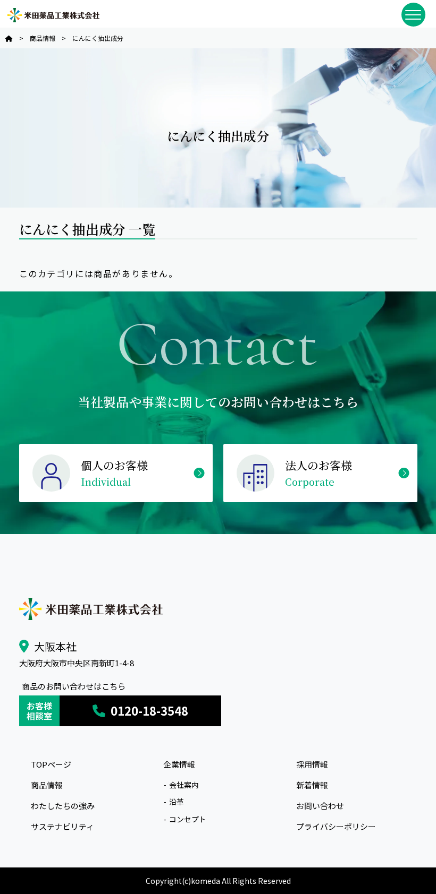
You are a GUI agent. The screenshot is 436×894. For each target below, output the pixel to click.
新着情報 (312, 784)
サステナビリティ (62, 826)
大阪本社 (55, 646)
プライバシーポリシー (336, 826)
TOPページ (51, 764)
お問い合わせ (320, 805)
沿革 (176, 801)
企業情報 (179, 764)
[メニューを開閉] (413, 15)
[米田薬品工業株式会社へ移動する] (9, 37)
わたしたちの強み (63, 805)
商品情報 (47, 784)
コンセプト (187, 819)
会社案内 (184, 784)
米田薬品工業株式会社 (53, 15)
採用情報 (312, 764)
